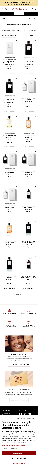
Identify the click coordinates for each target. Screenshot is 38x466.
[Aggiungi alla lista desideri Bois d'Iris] (35, 117)
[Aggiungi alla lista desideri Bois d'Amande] (16, 152)
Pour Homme (6, 30)
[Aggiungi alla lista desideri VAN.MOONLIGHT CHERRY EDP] (35, 257)
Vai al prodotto (28, 74)
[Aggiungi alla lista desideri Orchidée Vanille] (16, 222)
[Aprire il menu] (2, 9)
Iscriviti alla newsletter (19, 364)
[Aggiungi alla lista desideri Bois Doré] (16, 257)
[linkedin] (30, 414)
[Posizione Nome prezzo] (28, 36)
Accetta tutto (19, 453)
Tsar (18, 30)
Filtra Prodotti (10, 35)
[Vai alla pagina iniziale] (19, 9)
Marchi (5, 18)
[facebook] (21, 414)
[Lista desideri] (32, 9)
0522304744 (7, 414)
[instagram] (25, 414)
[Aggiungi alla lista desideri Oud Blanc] (35, 79)
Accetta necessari (19, 458)
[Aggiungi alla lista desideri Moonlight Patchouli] (35, 222)
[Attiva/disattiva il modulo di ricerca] (6, 9)
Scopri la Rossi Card (19, 400)
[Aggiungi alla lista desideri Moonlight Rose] (35, 187)
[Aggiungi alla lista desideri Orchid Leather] (35, 152)
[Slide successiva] (37, 30)
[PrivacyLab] (13, 448)
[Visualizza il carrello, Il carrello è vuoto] (35, 9)
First (13, 30)
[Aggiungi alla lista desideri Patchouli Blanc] (16, 187)
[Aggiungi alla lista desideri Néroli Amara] (16, 117)
